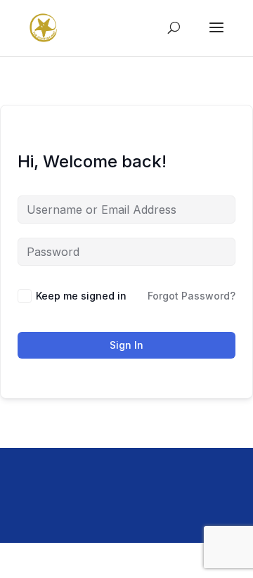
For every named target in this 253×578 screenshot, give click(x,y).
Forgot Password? (191, 296)
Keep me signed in (81, 296)
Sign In (126, 345)
